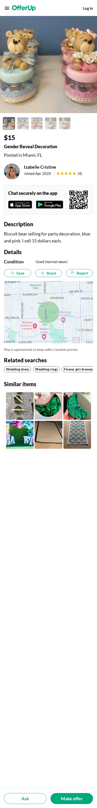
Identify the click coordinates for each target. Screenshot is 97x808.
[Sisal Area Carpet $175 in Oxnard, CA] (48, 434)
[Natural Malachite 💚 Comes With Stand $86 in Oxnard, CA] (77, 406)
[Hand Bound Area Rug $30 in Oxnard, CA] (77, 434)
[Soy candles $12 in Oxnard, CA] (20, 406)
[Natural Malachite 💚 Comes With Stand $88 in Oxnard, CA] (48, 406)
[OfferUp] (24, 8)
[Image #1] (9, 123)
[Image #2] (23, 123)
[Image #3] (37, 123)
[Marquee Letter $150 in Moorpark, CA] (20, 434)
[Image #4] (51, 123)
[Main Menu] (7, 8)
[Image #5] (65, 123)
